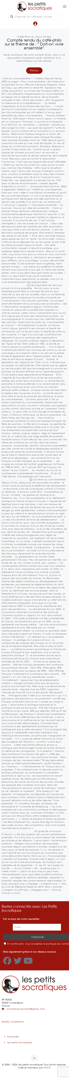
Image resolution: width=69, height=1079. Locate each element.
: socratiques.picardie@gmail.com (24, 1009)
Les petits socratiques (19, 1042)
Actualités (13, 1036)
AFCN (47, 1067)
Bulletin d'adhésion (13, 1022)
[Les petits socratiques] (34, 6)
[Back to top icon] (34, 1058)
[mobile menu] (64, 6)
